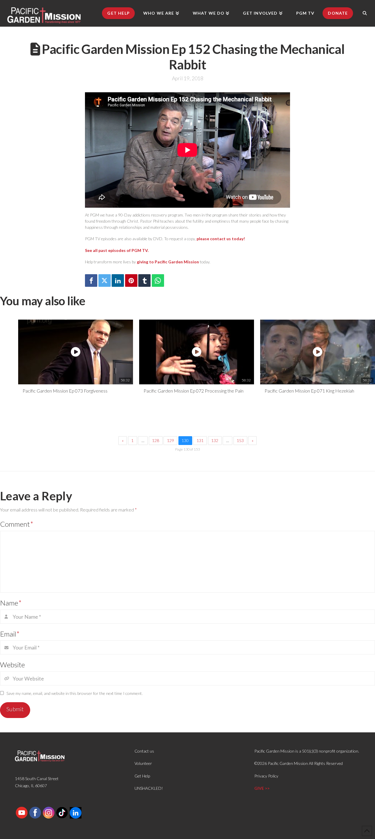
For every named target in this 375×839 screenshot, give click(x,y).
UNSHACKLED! (148, 788)
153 (240, 440)
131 (200, 440)
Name (11, 602)
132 (214, 440)
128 (155, 440)
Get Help (142, 775)
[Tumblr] (144, 280)
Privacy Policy (266, 775)
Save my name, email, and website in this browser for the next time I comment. (74, 693)
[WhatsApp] (158, 280)
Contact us (144, 750)
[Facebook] (91, 280)
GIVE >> (262, 788)
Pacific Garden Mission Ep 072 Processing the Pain (193, 390)
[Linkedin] (118, 280)
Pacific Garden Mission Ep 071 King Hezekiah (309, 390)
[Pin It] (131, 280)
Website (12, 664)
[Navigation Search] (364, 13)
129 (170, 440)
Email (10, 634)
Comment (16, 524)
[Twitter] (104, 280)
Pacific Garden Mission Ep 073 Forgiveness (65, 390)
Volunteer (143, 763)
